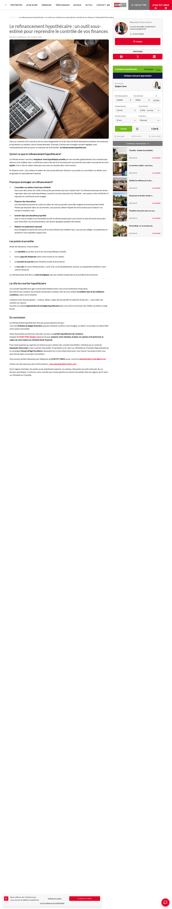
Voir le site (137, 136)
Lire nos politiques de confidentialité (52, 903)
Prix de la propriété (121, 96)
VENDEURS (46, 5)
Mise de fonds (138, 96)
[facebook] (156, 8)
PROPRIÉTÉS (16, 5)
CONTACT (101, 5)
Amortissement (120, 116)
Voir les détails (156, 136)
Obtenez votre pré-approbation (137, 76)
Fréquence (142, 116)
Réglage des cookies (55, 898)
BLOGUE (77, 5)
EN (108, 5)
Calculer (123, 129)
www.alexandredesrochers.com (62, 364)
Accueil (12, 17)
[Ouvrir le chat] (165, 902)
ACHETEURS (32, 5)
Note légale (120, 136)
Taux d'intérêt (143, 106)
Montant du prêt (120, 106)
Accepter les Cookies (85, 898)
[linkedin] (166, 8)
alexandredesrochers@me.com (92, 359)
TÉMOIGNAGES (63, 5)
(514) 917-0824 (160, 5)
